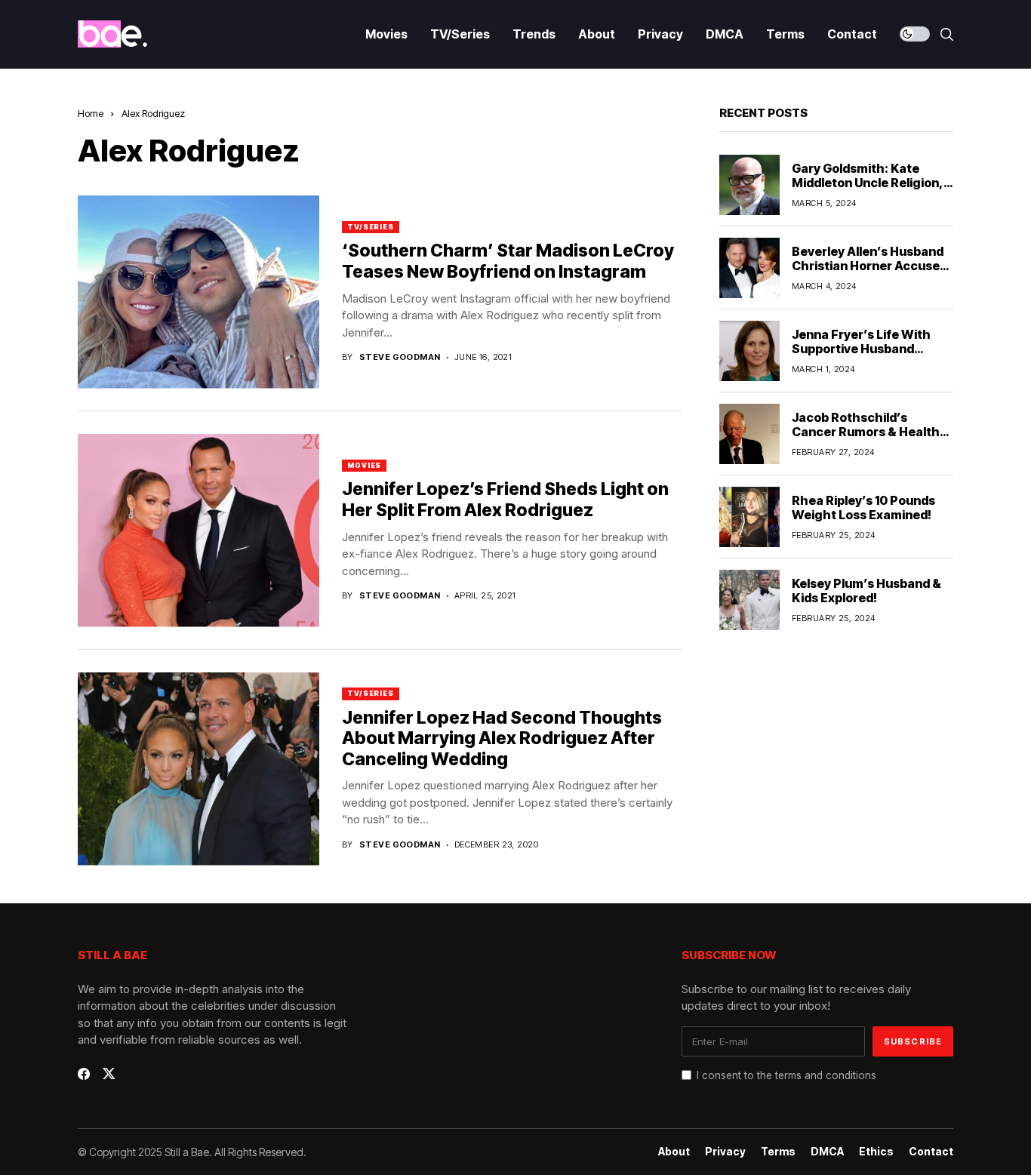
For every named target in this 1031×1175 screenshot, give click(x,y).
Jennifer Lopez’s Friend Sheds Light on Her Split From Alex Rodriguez (505, 499)
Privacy (725, 1152)
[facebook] (84, 1074)
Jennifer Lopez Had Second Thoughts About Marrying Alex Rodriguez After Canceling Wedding (502, 738)
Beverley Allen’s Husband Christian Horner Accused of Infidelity (869, 266)
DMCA (827, 1152)
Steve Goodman (400, 357)
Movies (364, 465)
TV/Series (370, 227)
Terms (778, 1152)
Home (90, 113)
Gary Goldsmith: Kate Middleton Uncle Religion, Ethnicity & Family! (867, 183)
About (674, 1152)
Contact (931, 1152)
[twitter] (109, 1073)
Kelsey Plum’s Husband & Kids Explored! (866, 590)
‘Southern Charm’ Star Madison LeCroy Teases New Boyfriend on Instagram (508, 261)
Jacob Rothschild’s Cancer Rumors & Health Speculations (866, 432)
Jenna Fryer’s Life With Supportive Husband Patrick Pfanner (861, 349)
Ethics (876, 1152)
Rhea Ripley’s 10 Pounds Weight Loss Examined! (863, 507)
